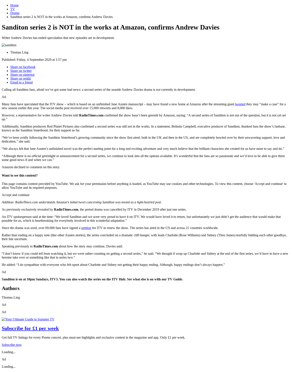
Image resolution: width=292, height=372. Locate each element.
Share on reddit (20, 78)
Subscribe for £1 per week (30, 328)
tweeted (240, 104)
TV (12, 9)
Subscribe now (12, 345)
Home (14, 5)
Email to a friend (21, 82)
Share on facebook (22, 67)
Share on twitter (21, 71)
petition (86, 228)
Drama (14, 13)
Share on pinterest (22, 74)
